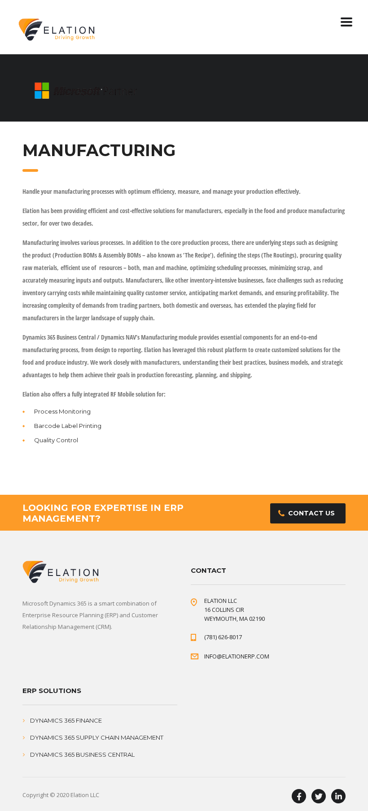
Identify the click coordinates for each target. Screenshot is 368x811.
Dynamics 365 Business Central (82, 754)
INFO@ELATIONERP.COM (236, 656)
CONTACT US (311, 513)
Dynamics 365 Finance (66, 720)
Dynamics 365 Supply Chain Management (96, 737)
